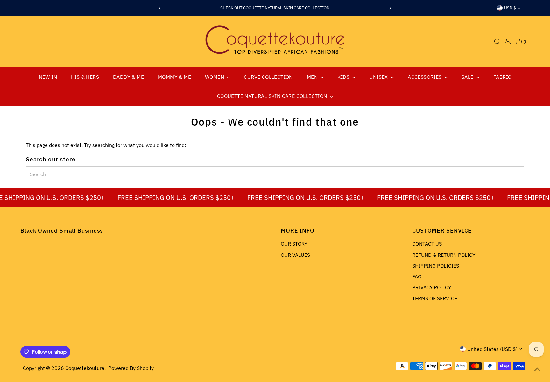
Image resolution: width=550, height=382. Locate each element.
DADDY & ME (128, 77)
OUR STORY (294, 244)
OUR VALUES (295, 255)
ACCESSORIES (425, 77)
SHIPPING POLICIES (435, 266)
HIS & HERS (85, 77)
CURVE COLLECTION (268, 77)
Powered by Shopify (131, 368)
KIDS (344, 77)
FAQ (416, 276)
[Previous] (160, 8)
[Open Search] (497, 41)
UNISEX (379, 77)
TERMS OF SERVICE (434, 298)
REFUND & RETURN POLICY (443, 255)
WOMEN (215, 77)
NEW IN (48, 77)
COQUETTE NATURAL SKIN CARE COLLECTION (272, 96)
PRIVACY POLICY (431, 287)
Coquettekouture (84, 368)
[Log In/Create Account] (508, 41)
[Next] (390, 8)
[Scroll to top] (537, 369)
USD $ (510, 7)
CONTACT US (427, 244)
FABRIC (502, 77)
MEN (313, 77)
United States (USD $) (492, 349)
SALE (468, 77)
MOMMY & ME (174, 77)
